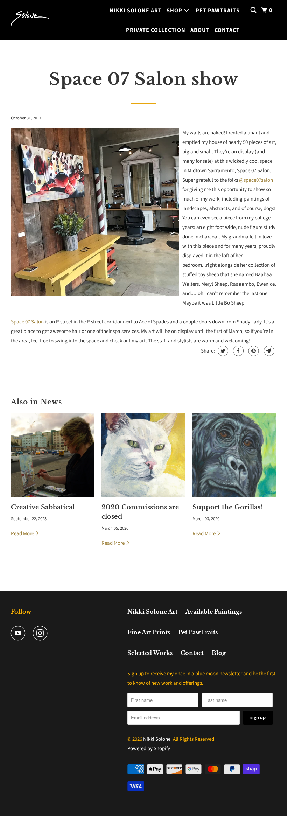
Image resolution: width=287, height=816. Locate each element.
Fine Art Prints (148, 632)
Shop (175, 10)
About (200, 30)
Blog (219, 652)
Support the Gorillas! (227, 507)
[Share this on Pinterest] (253, 351)
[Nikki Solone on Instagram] (41, 633)
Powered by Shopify (148, 748)
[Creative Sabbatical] (53, 455)
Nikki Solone (156, 739)
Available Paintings (214, 611)
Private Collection (156, 30)
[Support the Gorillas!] (234, 455)
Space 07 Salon (27, 322)
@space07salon (256, 180)
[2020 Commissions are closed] (144, 455)
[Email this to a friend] (268, 351)
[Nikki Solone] (30, 20)
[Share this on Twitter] (222, 351)
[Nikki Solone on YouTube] (19, 633)
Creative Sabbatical (43, 507)
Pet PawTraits (218, 10)
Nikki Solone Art (136, 10)
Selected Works (150, 652)
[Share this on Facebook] (237, 351)
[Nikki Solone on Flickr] (56, 633)
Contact (227, 30)
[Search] (254, 10)
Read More (23, 533)
